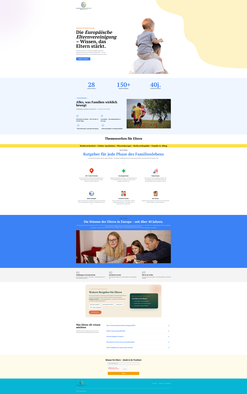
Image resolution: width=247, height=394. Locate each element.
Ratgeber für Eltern (94, 299)
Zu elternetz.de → (95, 312)
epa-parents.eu (83, 391)
